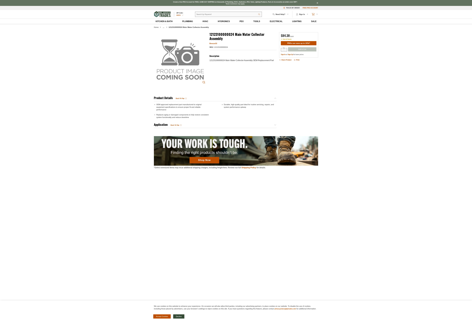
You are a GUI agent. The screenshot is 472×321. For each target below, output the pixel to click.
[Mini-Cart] (315, 14)
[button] (164, 21)
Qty (284, 48)
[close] (317, 3)
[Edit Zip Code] (182, 15)
